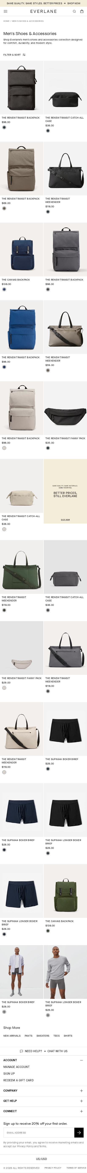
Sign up (9, 1074)
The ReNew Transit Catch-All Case (64, 119)
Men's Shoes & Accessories (28, 21)
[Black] (4, 127)
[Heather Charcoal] (4, 1011)
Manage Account (16, 1067)
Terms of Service (77, 1167)
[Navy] (4, 289)
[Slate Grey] (47, 289)
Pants (28, 1035)
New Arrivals (11, 1035)
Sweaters (43, 1035)
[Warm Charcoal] (4, 208)
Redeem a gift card (18, 1080)
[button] (82, 11)
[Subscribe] (79, 1133)
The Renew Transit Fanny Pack (65, 438)
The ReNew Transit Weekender (57, 200)
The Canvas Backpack (16, 279)
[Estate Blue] (4, 367)
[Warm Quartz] (4, 448)
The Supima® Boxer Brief (62, 759)
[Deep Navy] (4, 849)
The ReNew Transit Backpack (20, 117)
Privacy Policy (25, 1146)
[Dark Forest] (4, 610)
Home (6, 21)
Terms (42, 1146)
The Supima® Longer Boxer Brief (63, 842)
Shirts (68, 1035)
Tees (56, 1035)
